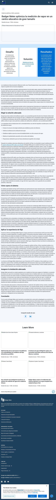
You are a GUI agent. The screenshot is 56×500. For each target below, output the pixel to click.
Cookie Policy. (35, 492)
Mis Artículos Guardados (6, 438)
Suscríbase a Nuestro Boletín (7, 440)
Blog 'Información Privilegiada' (7, 433)
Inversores (3, 454)
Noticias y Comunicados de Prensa (8, 449)
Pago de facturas (4, 470)
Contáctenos (4, 463)
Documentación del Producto (7, 428)
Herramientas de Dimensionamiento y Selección (11, 435)
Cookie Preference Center (9, 496)
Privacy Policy (37, 490)
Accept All (42, 496)
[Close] (46, 485)
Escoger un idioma (5, 477)
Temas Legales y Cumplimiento (7, 452)
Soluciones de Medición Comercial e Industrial (10, 417)
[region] (25, 491)
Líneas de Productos (5, 419)
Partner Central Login (5, 465)
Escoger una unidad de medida (8, 475)
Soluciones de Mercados (6, 422)
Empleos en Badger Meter (6, 456)
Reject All (32, 496)
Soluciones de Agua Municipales (8, 414)
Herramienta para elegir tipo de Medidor (9, 430)
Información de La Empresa (7, 447)
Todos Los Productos (5, 412)
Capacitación (4, 468)
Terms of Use (20, 490)
